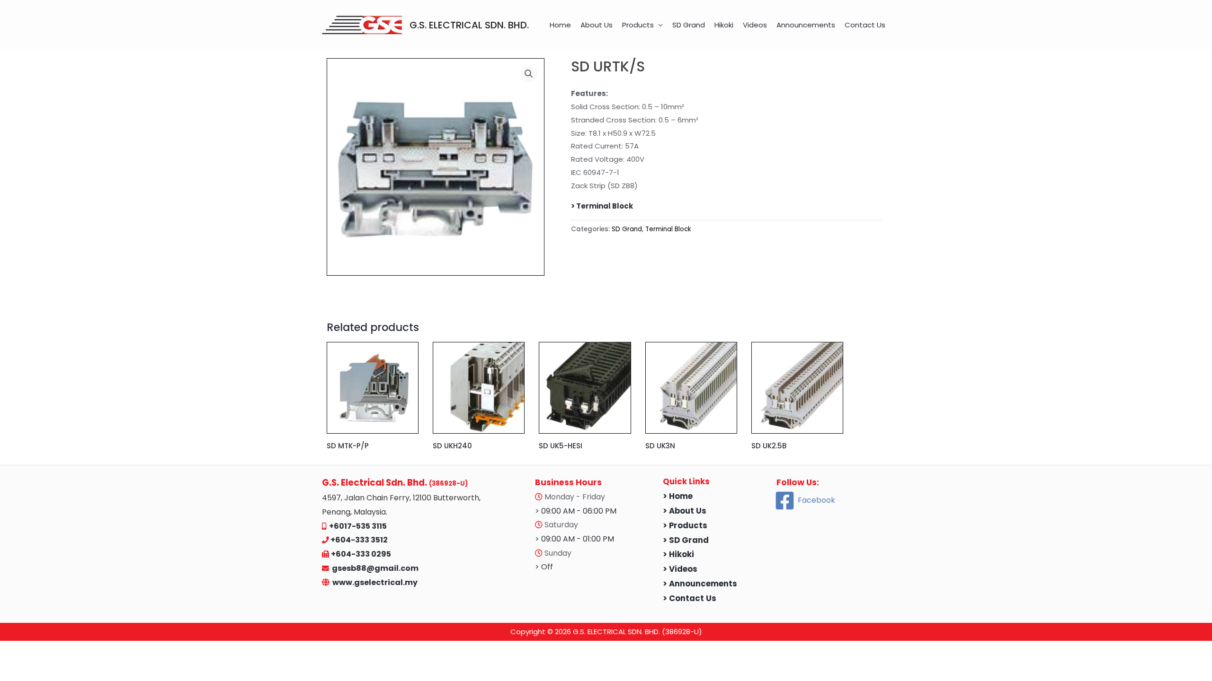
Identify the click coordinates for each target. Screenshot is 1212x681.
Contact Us (865, 25)
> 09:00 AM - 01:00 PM (574, 538)
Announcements (805, 25)
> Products (685, 525)
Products (638, 25)
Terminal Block (668, 229)
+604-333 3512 (359, 539)
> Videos (680, 569)
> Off (544, 566)
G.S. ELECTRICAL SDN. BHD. (469, 25)
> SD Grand (686, 540)
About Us (596, 25)
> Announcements (700, 583)
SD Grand (688, 25)
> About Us (684, 511)
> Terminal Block (602, 206)
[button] (528, 73)
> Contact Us (689, 598)
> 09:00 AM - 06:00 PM (575, 511)
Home (560, 25)
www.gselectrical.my (375, 582)
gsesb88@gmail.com (374, 568)
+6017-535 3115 (358, 526)
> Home (678, 496)
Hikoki (723, 25)
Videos (755, 25)
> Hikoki (678, 554)
